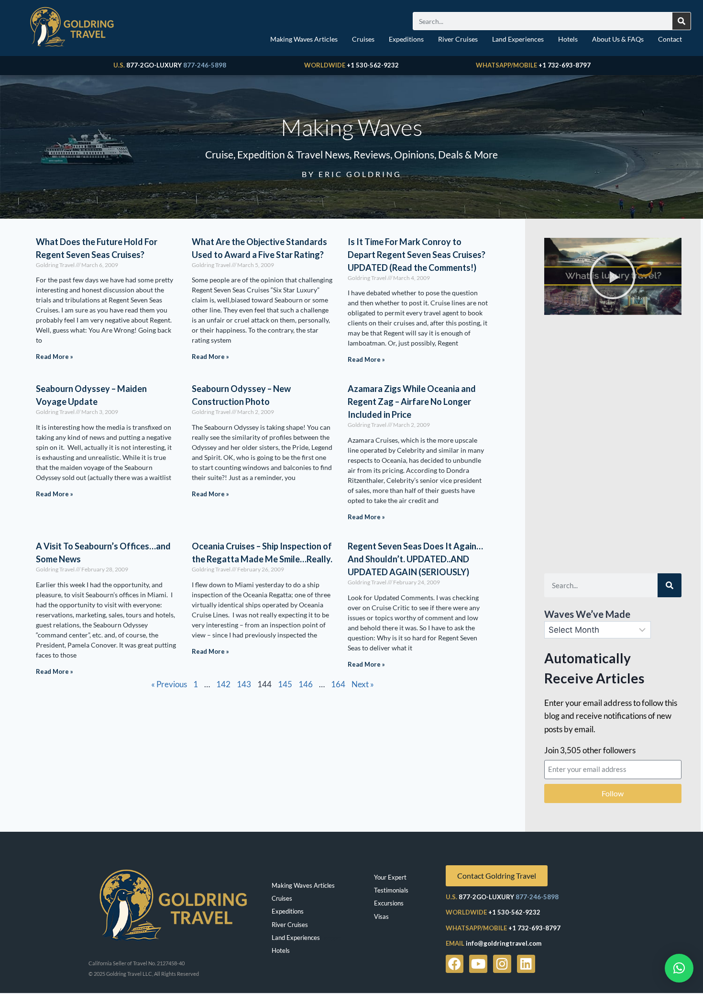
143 (244, 684)
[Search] (681, 21)
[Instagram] (502, 964)
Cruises (363, 39)
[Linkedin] (526, 964)
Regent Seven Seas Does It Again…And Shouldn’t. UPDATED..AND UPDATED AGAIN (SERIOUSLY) (415, 559)
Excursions (389, 903)
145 (285, 684)
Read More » (54, 356)
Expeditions (406, 39)
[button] (613, 276)
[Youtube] (478, 964)
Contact (670, 39)
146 (305, 684)
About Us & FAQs (618, 39)
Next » (363, 684)
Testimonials (391, 890)
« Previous (169, 684)
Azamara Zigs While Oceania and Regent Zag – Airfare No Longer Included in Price (412, 401)
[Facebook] (455, 964)
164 (338, 684)
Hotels (568, 39)
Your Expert (390, 877)
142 (223, 684)
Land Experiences (518, 39)
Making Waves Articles (304, 39)
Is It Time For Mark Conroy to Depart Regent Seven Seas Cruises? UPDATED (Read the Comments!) (416, 254)
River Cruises (458, 39)
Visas (381, 916)
